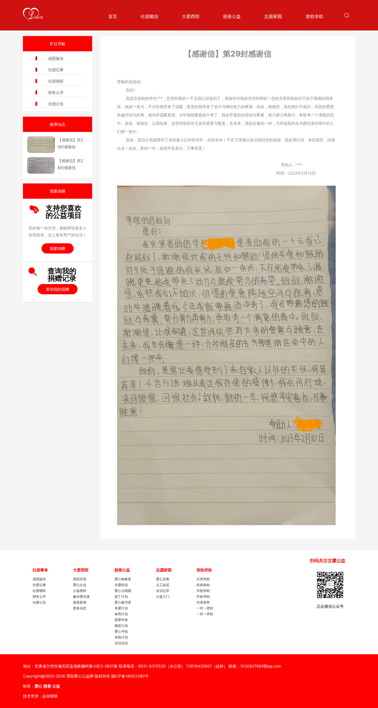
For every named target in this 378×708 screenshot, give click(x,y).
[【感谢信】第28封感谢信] (41, 165)
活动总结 (121, 643)
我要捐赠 (57, 248)
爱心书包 (121, 631)
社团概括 (149, 16)
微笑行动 (121, 625)
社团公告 (56, 103)
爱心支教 (162, 579)
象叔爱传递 (81, 596)
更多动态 (79, 608)
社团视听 (56, 81)
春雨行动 (121, 614)
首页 (112, 16)
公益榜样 (79, 591)
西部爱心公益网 (80, 676)
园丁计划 (121, 596)
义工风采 (162, 585)
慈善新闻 (79, 602)
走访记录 (162, 591)
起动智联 (50, 696)
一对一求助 (204, 614)
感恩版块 (56, 58)
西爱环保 (121, 620)
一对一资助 (204, 608)
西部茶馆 (79, 579)
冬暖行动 (121, 608)
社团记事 (56, 69)
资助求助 (314, 16)
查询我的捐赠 (57, 289)
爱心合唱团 (123, 591)
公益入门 (162, 596)
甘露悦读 (121, 585)
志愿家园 (273, 16)
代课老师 (203, 602)
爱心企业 (79, 585)
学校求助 (203, 591)
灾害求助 (203, 579)
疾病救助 (203, 585)
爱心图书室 (123, 602)
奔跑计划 (121, 637)
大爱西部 (191, 16)
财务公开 (56, 92)
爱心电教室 (123, 579)
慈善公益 (232, 16)
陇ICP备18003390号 (130, 676)
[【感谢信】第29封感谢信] (41, 144)
